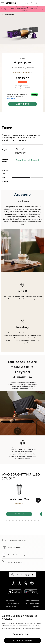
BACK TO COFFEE (9, 14)
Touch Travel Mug (19, 499)
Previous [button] (4, 500)
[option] (19, 500)
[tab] (22, 122)
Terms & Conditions (32, 603)
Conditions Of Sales (32, 600)
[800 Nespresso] (4, 564)
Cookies (36, 606)
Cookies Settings (21, 634)
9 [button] (32, 520)
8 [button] (29, 520)
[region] (22, 627)
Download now (24, 10)
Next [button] (38, 500)
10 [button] (35, 520)
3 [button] (13, 520)
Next (43, 9)
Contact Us (10, 600)
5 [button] (19, 520)
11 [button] (38, 520)
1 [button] (7, 520)
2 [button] (10, 520)
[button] (41, 3)
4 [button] (16, 520)
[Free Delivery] (4, 541)
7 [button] (26, 520)
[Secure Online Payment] (4, 549)
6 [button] (22, 520)
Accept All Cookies (22, 640)
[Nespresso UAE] (10, 3)
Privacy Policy (11, 606)
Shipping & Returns (12, 603)
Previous (2, 9)
